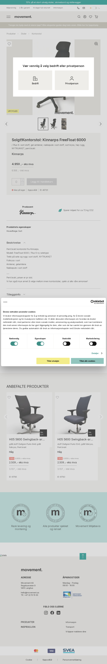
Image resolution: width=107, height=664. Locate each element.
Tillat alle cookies (87, 361)
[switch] (40, 343)
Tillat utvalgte (53, 361)
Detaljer (95, 353)
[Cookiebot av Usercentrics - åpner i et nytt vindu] (94, 302)
